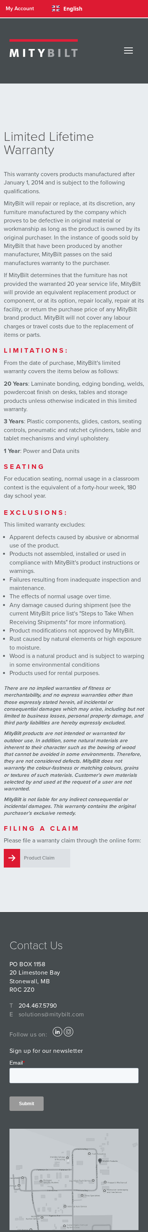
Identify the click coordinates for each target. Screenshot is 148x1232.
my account (20, 8)
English (72, 8)
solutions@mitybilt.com (51, 1014)
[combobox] (67, 8)
